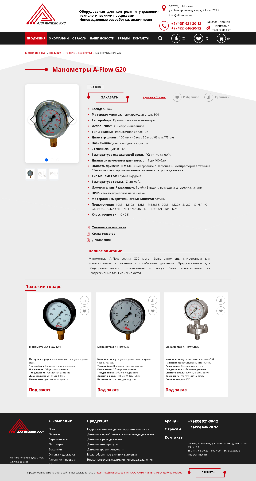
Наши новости (102, 38)
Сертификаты (58, 439)
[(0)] (221, 38)
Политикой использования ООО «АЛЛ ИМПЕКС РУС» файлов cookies (139, 472)
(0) (183, 38)
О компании (59, 38)
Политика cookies (18, 461)
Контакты (141, 38)
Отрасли (79, 38)
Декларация (101, 240)
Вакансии (55, 449)
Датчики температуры (102, 444)
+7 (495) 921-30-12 (186, 23)
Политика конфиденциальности (26, 457)
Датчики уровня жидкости (105, 449)
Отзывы (54, 434)
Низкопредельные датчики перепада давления (120, 459)
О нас (52, 429)
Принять (208, 472)
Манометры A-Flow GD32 (182, 346)
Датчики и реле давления (104, 439)
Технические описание (109, 227)
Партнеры (56, 444)
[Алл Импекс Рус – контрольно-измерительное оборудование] (46, 14)
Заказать (109, 97)
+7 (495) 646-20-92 (186, 28)
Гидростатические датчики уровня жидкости (118, 429)
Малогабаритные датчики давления (112, 454)
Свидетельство (103, 234)
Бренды (124, 38)
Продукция (36, 38)
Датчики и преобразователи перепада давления (120, 434)
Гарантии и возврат (63, 459)
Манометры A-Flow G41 (45, 346)
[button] (46, 159)
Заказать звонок (218, 22)
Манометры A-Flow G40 (113, 346)
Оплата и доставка (62, 454)
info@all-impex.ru (198, 454)
